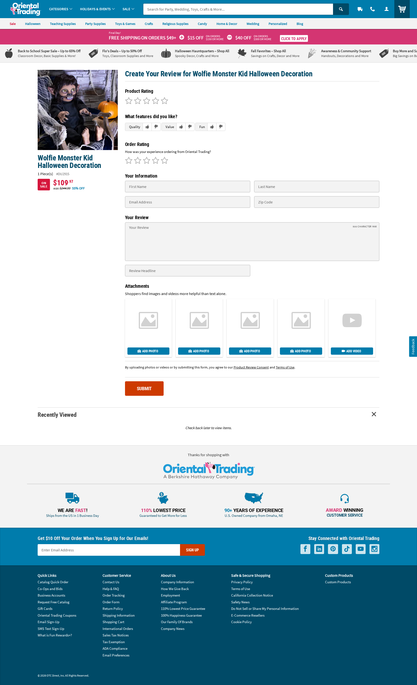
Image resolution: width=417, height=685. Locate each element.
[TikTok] (347, 549)
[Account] (386, 9)
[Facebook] (305, 549)
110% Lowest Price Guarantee (183, 608)
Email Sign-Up (48, 622)
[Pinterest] (333, 549)
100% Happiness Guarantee (181, 615)
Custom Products (338, 582)
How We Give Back (175, 588)
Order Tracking (114, 595)
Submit (144, 388)
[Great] (154, 101)
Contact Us (111, 582)
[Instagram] (374, 549)
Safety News (240, 602)
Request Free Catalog (54, 602)
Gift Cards (45, 608)
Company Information (177, 582)
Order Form (111, 602)
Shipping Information (119, 615)
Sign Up (192, 550)
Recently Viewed (57, 414)
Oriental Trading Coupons (57, 615)
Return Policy (113, 608)
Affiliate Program (174, 602)
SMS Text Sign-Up (51, 628)
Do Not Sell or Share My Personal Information (265, 608)
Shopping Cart (113, 622)
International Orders (118, 628)
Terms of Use (240, 588)
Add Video (353, 351)
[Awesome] (163, 101)
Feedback (412, 346)
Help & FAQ (111, 588)
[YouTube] (361, 549)
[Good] (136, 101)
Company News (172, 628)
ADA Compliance (115, 648)
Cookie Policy (241, 622)
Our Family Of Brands (177, 622)
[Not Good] (128, 101)
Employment (170, 595)
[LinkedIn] (319, 549)
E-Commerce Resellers (247, 615)
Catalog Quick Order (53, 582)
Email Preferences (116, 655)
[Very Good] (145, 101)
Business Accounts (51, 595)
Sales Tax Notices (116, 635)
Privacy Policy (242, 582)
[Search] (341, 9)
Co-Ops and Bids (50, 588)
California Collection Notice (252, 595)
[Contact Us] (372, 9)
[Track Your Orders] (360, 9)
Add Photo (150, 351)
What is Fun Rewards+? (55, 635)
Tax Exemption (114, 642)
